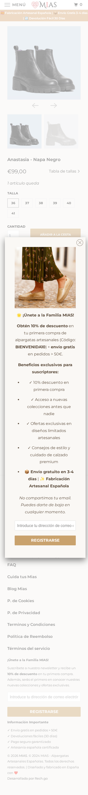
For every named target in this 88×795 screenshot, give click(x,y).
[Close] (80, 241)
